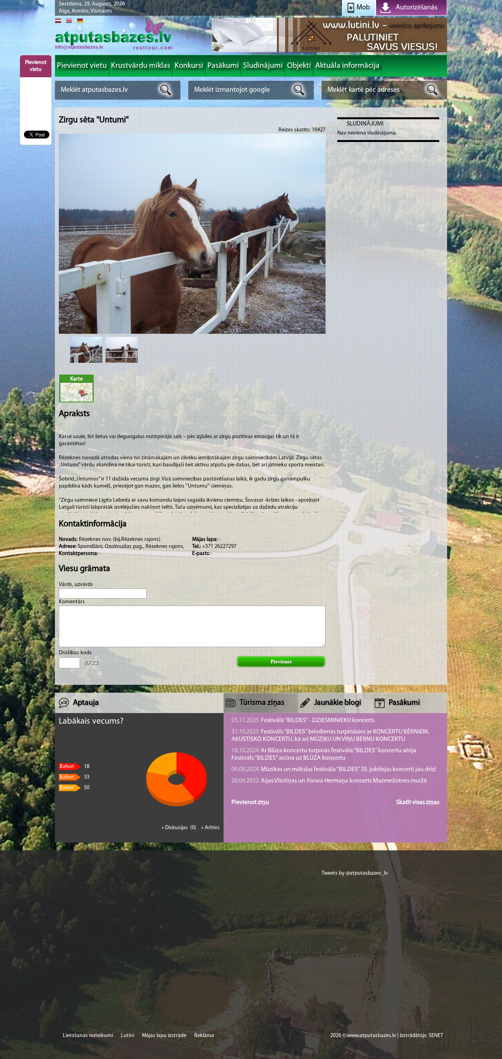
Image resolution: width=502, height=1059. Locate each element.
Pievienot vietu (36, 66)
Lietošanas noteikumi (88, 1036)
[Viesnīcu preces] (329, 52)
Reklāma (204, 1036)
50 (74, 788)
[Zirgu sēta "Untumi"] (86, 350)
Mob (363, 7)
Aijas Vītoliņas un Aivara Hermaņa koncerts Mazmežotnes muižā (329, 781)
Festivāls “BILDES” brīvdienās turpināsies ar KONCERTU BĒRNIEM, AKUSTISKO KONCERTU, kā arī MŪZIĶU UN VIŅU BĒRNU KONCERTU (330, 735)
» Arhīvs (210, 828)
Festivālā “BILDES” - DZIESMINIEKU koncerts (303, 720)
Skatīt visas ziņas (417, 802)
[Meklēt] (165, 90)
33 (74, 777)
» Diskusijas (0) (179, 828)
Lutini (127, 1036)
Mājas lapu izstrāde (164, 1036)
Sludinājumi (365, 124)
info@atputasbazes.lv (79, 47)
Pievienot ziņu (250, 802)
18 (74, 767)
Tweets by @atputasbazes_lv (355, 873)
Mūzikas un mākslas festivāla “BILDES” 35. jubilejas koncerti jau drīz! (333, 769)
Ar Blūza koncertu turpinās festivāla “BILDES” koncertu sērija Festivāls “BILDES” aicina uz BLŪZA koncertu (324, 754)
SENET (436, 1036)
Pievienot (281, 661)
